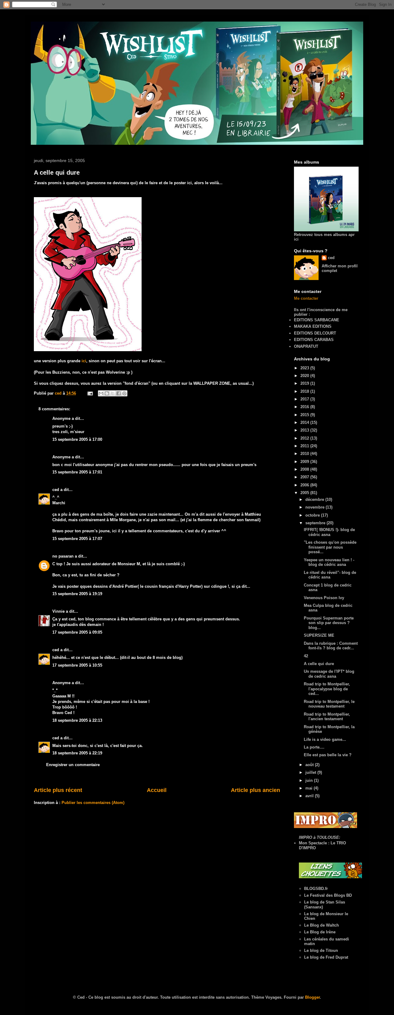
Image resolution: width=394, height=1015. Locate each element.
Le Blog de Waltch (321, 925)
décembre (315, 499)
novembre (315, 507)
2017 (305, 399)
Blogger (312, 997)
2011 (305, 446)
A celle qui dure (57, 172)
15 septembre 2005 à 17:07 (77, 538)
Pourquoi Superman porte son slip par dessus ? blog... (329, 623)
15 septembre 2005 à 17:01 (77, 472)
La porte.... (314, 747)
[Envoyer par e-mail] (101, 393)
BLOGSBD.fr (316, 888)
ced (55, 489)
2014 (305, 422)
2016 (305, 406)
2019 (305, 383)
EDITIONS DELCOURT (315, 333)
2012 (305, 438)
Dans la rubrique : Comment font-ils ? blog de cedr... (331, 646)
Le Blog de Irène (320, 932)
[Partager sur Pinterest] (124, 393)
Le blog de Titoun (321, 950)
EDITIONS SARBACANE (316, 320)
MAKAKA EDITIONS (313, 326)
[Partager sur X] (113, 393)
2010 (305, 453)
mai (309, 788)
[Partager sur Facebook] (118, 393)
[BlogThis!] (107, 393)
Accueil (157, 790)
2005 (305, 492)
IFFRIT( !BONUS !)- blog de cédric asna (329, 532)
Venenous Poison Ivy (324, 597)
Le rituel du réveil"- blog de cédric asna (330, 575)
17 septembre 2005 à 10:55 (77, 665)
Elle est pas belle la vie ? (328, 755)
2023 (305, 368)
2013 (305, 430)
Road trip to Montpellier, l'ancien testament (327, 716)
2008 (305, 469)
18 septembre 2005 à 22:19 (77, 753)
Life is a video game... (325, 739)
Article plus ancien (255, 790)
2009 (305, 461)
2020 (305, 375)
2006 (305, 485)
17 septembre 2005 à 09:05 (77, 632)
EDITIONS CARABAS (314, 339)
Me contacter (306, 298)
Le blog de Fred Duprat (326, 957)
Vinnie (58, 611)
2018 (305, 391)
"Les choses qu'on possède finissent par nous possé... (330, 547)
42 (306, 656)
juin (309, 780)
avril (310, 796)
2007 (305, 477)
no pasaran (63, 556)
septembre (316, 523)
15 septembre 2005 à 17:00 (77, 439)
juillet (311, 772)
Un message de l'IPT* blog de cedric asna (329, 674)
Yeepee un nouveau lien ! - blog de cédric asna (329, 562)
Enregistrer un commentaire (73, 764)
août (310, 764)
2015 (305, 414)
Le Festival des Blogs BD (328, 895)
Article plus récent (58, 790)
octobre (313, 515)
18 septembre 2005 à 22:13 (77, 720)
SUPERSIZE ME (319, 635)
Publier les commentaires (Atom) (93, 802)
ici (84, 361)
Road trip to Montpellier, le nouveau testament (329, 704)
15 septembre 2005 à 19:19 (77, 593)
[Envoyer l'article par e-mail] (89, 393)
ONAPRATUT (306, 346)
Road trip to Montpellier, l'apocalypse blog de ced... (327, 689)
